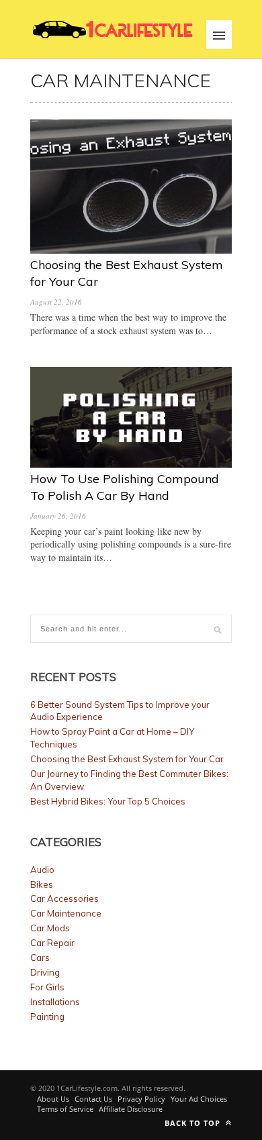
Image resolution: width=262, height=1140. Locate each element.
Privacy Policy (141, 1099)
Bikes (41, 884)
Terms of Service (65, 1109)
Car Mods (50, 928)
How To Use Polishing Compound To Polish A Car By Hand (124, 487)
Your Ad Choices (199, 1099)
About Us (53, 1099)
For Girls (47, 987)
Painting (47, 1016)
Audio (42, 869)
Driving (45, 972)
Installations (55, 1001)
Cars (40, 957)
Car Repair (52, 942)
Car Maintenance (65, 913)
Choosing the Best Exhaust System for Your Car (127, 759)
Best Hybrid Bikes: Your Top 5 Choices (107, 801)
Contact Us (93, 1099)
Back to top (194, 1123)
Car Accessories (64, 898)
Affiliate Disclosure (131, 1109)
